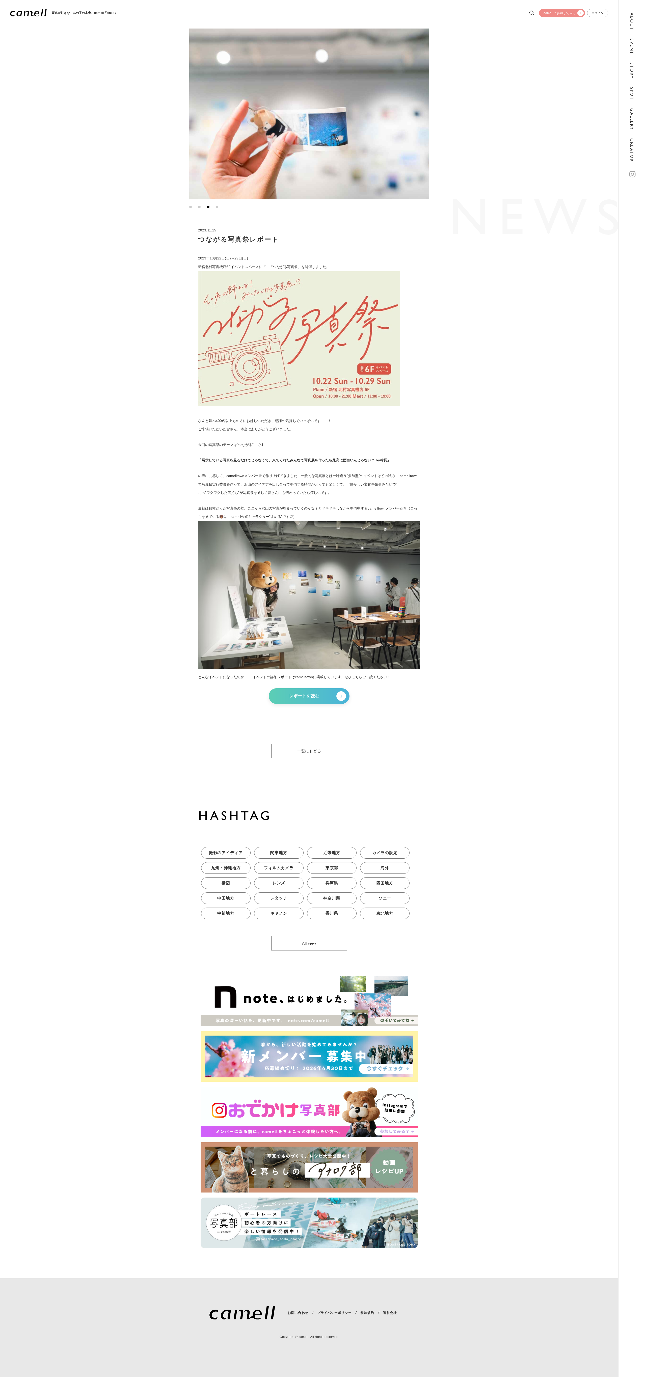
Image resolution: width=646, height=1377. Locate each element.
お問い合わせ (298, 1313)
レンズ (279, 883)
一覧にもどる (309, 751)
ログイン (597, 13)
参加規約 (367, 1313)
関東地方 (278, 853)
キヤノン (278, 913)
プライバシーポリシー (334, 1313)
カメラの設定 (385, 853)
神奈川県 (331, 898)
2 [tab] (199, 207)
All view (309, 943)
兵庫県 (332, 883)
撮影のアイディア (226, 853)
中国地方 (225, 898)
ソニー (385, 898)
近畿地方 (331, 853)
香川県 (332, 913)
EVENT (632, 46)
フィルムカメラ (279, 868)
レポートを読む (304, 696)
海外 (385, 868)
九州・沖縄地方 (226, 868)
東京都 (332, 868)
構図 (226, 883)
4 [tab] (217, 207)
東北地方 (384, 913)
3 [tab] (208, 207)
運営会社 (390, 1313)
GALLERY (632, 119)
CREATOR (632, 150)
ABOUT (632, 21)
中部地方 (225, 913)
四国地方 (384, 883)
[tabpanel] (309, 114)
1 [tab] (190, 207)
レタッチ (278, 898)
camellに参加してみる (560, 13)
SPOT (632, 93)
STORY (632, 71)
